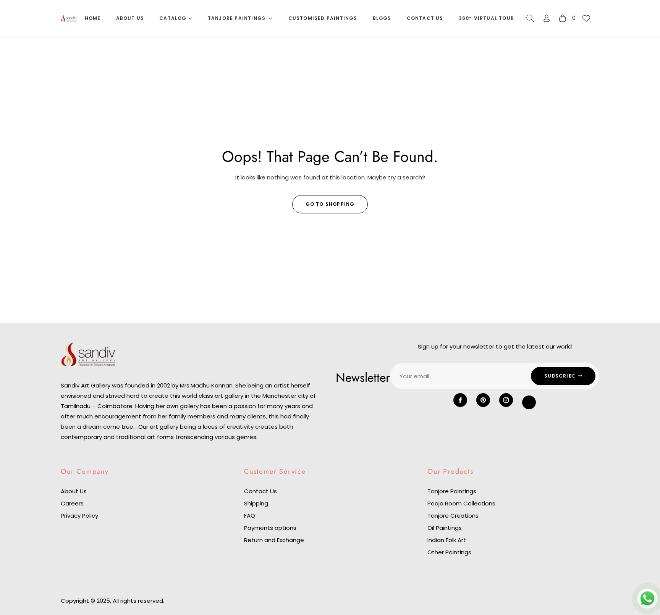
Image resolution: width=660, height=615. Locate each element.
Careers (72, 503)
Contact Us (260, 491)
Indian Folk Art (446, 540)
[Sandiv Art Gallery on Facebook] (460, 400)
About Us (74, 491)
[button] (530, 18)
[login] (547, 18)
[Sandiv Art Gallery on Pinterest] (483, 400)
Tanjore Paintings (451, 491)
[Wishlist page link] (586, 18)
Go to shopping (330, 204)
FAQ (249, 516)
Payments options (270, 528)
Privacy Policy (79, 516)
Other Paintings (449, 552)
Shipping (256, 503)
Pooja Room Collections (461, 503)
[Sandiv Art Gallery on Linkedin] (529, 402)
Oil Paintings (444, 528)
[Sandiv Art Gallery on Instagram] (506, 400)
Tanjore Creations (453, 516)
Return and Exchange (274, 540)
